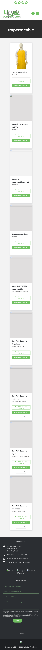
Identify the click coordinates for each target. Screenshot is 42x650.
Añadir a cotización (21, 78)
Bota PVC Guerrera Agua (21, 407)
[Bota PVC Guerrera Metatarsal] (21, 343)
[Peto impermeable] (21, 50)
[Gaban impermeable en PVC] (21, 95)
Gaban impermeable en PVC (22, 108)
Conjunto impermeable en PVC (22, 157)
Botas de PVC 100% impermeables (23, 251)
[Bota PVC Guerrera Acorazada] (21, 448)
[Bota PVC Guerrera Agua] (21, 394)
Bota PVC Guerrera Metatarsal (21, 356)
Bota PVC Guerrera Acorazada (21, 461)
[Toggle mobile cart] (33, 13)
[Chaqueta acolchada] (21, 192)
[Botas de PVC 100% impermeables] (21, 238)
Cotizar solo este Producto (21, 72)
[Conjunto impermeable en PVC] (21, 143)
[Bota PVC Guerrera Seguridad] (21, 291)
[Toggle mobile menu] (37, 13)
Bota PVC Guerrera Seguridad (21, 305)
